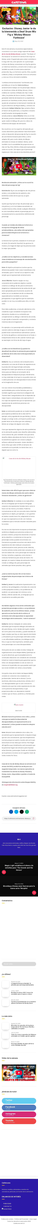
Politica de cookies (7, 1219)
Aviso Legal (33, 1219)
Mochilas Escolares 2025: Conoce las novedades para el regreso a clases (22, 993)
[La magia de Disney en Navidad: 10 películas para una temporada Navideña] (5, 984)
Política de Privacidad (21, 1219)
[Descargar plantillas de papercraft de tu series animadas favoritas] (5, 1044)
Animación (6, 9)
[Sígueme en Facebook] (21, 852)
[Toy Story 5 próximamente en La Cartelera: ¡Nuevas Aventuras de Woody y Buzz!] (5, 1002)
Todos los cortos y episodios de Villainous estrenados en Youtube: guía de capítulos (23, 1035)
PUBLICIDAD (7, 1203)
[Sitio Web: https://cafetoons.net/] (17, 852)
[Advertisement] (19, 936)
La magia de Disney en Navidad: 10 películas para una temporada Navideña (22, 984)
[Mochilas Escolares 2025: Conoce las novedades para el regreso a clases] (5, 993)
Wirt (19, 839)
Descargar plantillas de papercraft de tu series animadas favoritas (22, 1044)
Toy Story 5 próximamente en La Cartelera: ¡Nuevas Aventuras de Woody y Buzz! (23, 1002)
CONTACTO (7, 1206)
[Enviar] (33, 964)
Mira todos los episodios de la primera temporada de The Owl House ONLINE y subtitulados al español (22, 1027)
